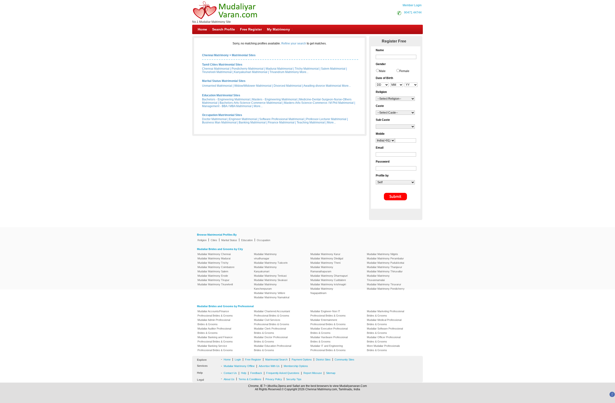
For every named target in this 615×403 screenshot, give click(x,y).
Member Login (412, 5)
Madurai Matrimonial (279, 68)
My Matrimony (278, 29)
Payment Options (302, 359)
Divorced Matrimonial (287, 85)
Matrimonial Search (276, 359)
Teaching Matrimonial (311, 122)
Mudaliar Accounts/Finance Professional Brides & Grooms (215, 313)
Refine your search (293, 43)
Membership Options (296, 366)
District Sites (323, 359)
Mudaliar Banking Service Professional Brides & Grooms (215, 348)
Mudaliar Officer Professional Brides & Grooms (383, 339)
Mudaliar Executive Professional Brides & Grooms (329, 330)
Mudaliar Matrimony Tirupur (213, 280)
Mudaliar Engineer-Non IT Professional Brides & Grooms (328, 313)
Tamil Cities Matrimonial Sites (222, 64)
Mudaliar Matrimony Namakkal (271, 297)
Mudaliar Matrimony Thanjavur (384, 267)
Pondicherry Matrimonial (248, 68)
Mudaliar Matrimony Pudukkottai (385, 262)
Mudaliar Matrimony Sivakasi (270, 280)
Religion (202, 240)
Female (404, 71)
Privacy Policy (273, 379)
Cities (214, 240)
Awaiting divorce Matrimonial (322, 85)
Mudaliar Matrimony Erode (212, 275)
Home (202, 29)
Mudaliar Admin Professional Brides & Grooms (213, 322)
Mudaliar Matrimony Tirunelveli (215, 284)
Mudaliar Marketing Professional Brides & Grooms (385, 313)
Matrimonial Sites (244, 55)
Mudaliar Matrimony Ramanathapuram (321, 269)
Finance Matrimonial (281, 122)
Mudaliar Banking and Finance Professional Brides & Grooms (215, 339)
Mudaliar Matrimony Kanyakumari (265, 269)
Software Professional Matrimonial (281, 119)
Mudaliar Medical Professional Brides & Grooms (384, 322)
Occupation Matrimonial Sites (222, 115)
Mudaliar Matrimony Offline (239, 366)
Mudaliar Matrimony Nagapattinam (321, 290)
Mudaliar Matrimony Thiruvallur (385, 271)
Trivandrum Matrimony (284, 72)
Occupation (263, 240)
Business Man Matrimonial (219, 122)
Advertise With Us (269, 366)
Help (243, 373)
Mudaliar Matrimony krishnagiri (328, 284)
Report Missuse (312, 373)
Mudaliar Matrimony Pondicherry (386, 288)
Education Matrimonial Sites (221, 95)
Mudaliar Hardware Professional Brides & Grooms (329, 339)
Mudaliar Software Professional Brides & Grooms (385, 330)
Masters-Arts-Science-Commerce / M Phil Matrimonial (319, 102)
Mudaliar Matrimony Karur (325, 254)
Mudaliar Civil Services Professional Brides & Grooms (271, 322)
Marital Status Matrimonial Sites (224, 81)
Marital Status (229, 240)
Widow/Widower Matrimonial (252, 85)
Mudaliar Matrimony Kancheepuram (265, 286)
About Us (229, 379)
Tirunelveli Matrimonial (217, 72)
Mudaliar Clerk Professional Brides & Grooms (270, 330)
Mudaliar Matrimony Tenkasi (270, 275)
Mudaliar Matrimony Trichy (212, 262)
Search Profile (223, 29)
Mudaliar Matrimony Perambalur (385, 258)
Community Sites (344, 359)
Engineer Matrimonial (243, 119)
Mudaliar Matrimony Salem (212, 271)
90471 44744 (413, 12)
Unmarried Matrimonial (217, 85)
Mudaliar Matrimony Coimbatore (215, 267)
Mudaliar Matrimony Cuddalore (328, 280)
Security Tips (293, 379)
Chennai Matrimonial (215, 68)
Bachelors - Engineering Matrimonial (226, 99)
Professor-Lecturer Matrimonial (326, 119)
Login (238, 359)
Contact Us (230, 373)
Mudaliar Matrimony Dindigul (326, 258)
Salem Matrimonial (333, 68)
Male (382, 71)
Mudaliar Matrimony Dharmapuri (329, 275)
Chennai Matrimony (215, 55)
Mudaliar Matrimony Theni (325, 262)
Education (247, 240)
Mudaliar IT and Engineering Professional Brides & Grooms (328, 348)
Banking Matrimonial (252, 122)
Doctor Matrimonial (214, 119)
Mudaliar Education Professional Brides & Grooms (272, 348)
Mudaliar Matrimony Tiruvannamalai (378, 277)
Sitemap (330, 373)
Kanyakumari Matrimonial (250, 72)
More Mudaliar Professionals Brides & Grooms (383, 348)
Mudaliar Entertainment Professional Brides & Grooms (328, 322)
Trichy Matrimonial (307, 68)
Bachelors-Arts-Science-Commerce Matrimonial (251, 102)
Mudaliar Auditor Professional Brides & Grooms (214, 330)
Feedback (256, 373)
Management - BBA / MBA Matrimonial (227, 106)
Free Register (251, 29)
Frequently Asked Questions (282, 373)
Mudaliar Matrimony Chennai (214, 254)
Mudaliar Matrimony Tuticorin (271, 262)
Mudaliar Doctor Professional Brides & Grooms (271, 339)
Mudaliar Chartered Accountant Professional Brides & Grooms (272, 313)
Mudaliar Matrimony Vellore (269, 293)
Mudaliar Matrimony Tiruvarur (384, 284)
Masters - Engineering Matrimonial (274, 99)
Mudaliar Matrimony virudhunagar (265, 256)
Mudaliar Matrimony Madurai (213, 258)
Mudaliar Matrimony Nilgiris (382, 254)
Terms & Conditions (250, 379)
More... (304, 72)
